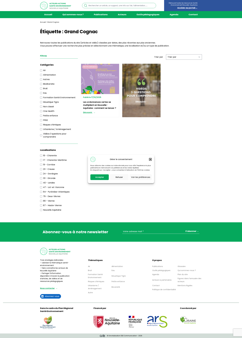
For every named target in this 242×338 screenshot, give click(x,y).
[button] (150, 159)
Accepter (99, 177)
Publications (101, 14)
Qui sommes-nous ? (73, 14)
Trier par (158, 57)
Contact (193, 14)
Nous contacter (47, 288)
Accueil (48, 14)
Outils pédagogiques (148, 14)
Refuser (119, 177)
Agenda (174, 14)
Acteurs (122, 14)
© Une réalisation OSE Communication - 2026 (124, 336)
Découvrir (88, 112)
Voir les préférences (140, 177)
